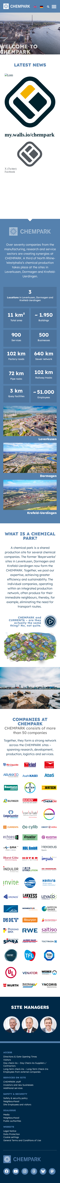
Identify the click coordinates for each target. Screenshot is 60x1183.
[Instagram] (25, 1171)
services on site (14, 1077)
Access (7, 1052)
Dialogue (9, 1110)
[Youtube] (15, 1171)
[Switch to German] (41, 7)
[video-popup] (50, 621)
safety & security (15, 1094)
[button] (48, 7)
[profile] (10, 765)
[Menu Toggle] (54, 6)
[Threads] (34, 1171)
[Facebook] (6, 1171)
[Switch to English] (35, 7)
